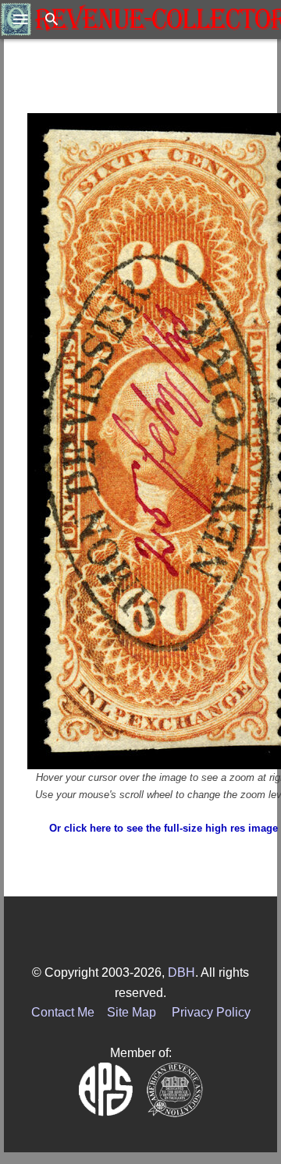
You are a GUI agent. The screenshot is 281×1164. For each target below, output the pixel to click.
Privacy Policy (211, 1012)
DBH (181, 972)
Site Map (131, 1012)
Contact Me (62, 1012)
